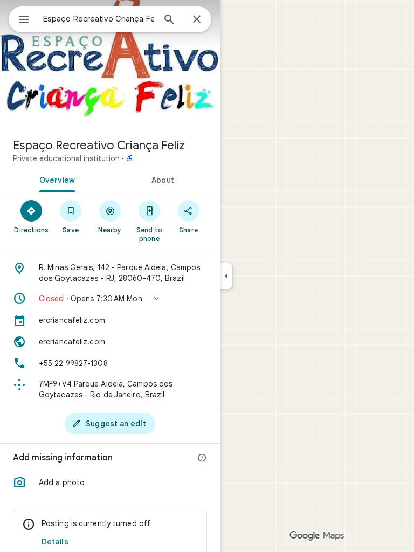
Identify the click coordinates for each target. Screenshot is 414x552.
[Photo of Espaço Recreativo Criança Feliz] (110, 64)
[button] (110, 298)
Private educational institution (66, 158)
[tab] (55, 179)
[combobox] (98, 18)
